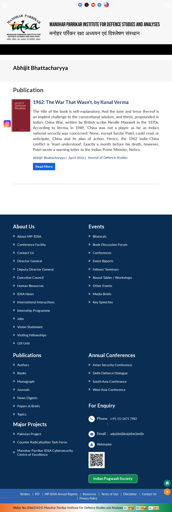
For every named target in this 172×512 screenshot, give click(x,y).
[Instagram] (7, 123)
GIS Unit (23, 343)
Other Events (102, 286)
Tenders (25, 494)
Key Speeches (103, 302)
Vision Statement (30, 327)
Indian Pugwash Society (113, 478)
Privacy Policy (88, 498)
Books (21, 373)
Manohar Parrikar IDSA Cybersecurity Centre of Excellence (45, 452)
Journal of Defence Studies (108, 157)
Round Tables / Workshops (112, 277)
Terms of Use (109, 494)
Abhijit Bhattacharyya (49, 158)
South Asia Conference (109, 381)
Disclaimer (130, 494)
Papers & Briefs (28, 406)
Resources (89, 494)
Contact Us (25, 253)
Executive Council (30, 277)
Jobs (20, 319)
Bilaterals (99, 236)
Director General (29, 261)
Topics (21, 414)
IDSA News (25, 294)
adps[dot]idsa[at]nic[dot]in (127, 434)
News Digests (27, 398)
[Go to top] (167, 491)
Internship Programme (33, 310)
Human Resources (30, 286)
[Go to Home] (167, 483)
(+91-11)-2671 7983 (123, 418)
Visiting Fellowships (31, 335)
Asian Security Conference (112, 365)
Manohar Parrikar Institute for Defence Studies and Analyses (105, 24)
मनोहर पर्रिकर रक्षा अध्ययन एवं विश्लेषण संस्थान (95, 33)
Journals (23, 390)
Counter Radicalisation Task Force (42, 442)
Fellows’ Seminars (106, 269)
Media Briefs (102, 294)
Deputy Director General (35, 269)
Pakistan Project (29, 434)
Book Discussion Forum (110, 244)
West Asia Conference (109, 390)
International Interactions (36, 302)
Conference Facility (31, 244)
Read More (44, 166)
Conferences (102, 253)
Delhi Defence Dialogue (110, 373)
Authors (23, 365)
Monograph (25, 381)
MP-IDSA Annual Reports (61, 494)
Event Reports (103, 261)
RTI (37, 494)
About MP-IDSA (29, 236)
